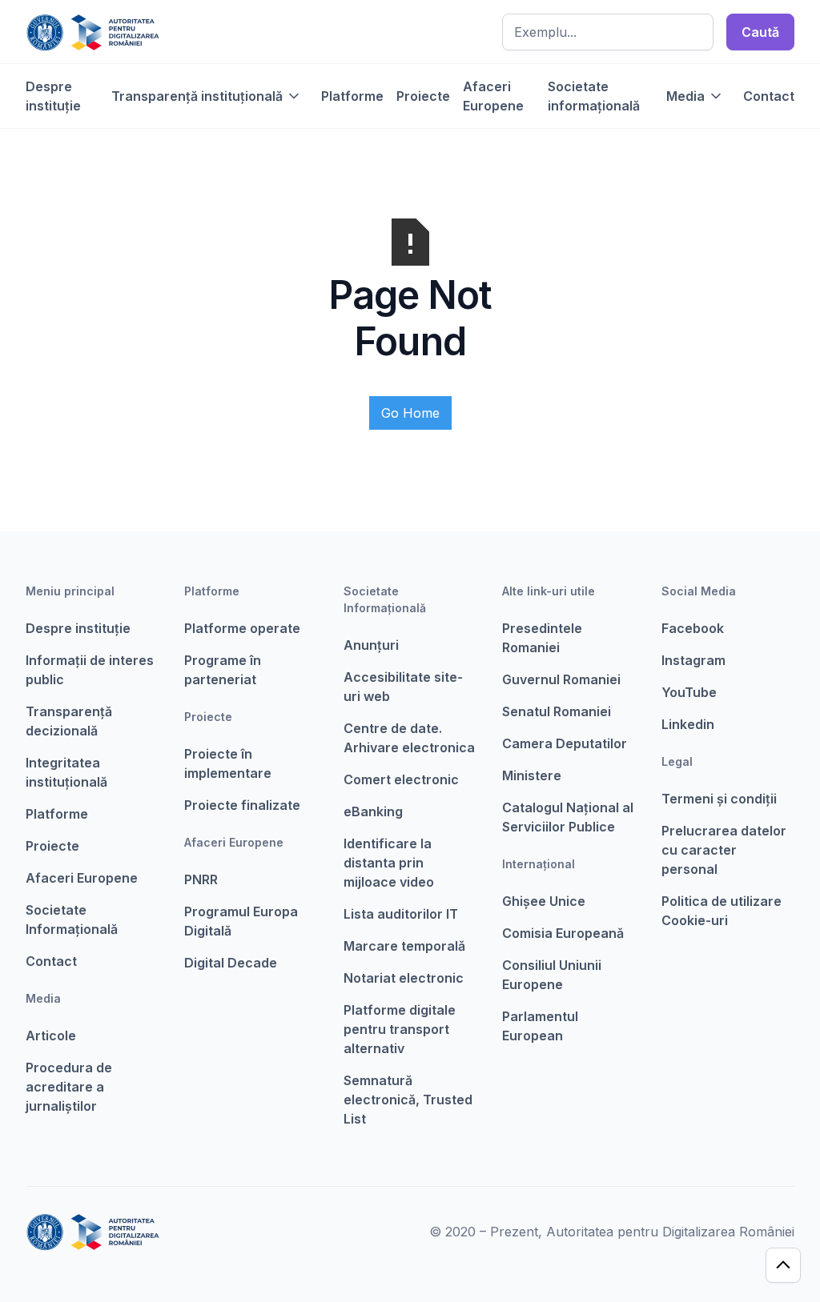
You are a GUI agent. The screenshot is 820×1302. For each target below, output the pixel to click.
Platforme (352, 96)
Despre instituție (53, 96)
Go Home (410, 413)
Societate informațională (594, 96)
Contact (768, 96)
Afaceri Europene (493, 96)
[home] (92, 32)
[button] (206, 96)
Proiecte (423, 96)
